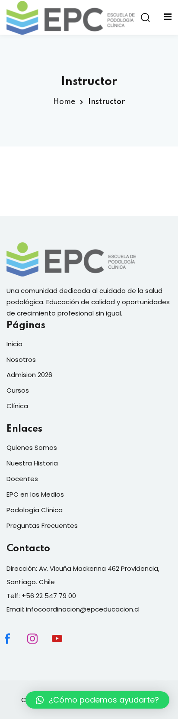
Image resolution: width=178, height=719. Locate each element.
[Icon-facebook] (14, 646)
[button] (97, 700)
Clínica (17, 405)
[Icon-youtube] (64, 646)
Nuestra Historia (32, 463)
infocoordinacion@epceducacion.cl (83, 609)
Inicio (14, 343)
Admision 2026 (29, 374)
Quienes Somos (31, 447)
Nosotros (21, 359)
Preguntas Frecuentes (42, 525)
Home (64, 102)
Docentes (22, 478)
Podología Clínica (34, 509)
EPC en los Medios (35, 494)
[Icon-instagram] (39, 646)
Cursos (17, 390)
